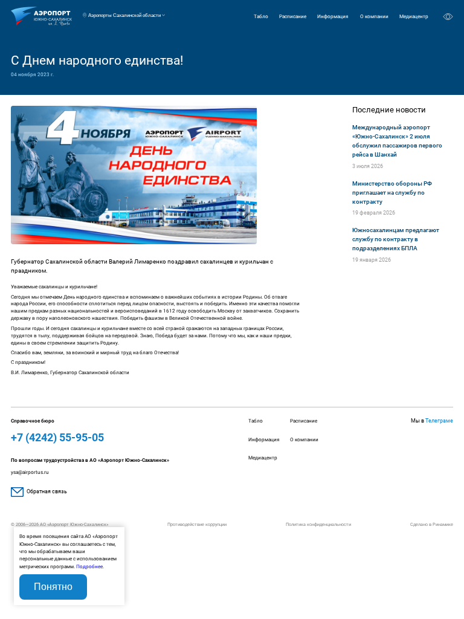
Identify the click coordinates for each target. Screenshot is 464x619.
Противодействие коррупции (197, 524)
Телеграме (439, 421)
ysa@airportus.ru (30, 472)
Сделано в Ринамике (431, 524)
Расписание (292, 16)
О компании (374, 16)
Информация (333, 16)
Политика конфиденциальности (318, 524)
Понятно (53, 587)
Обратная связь (47, 491)
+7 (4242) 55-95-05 (57, 437)
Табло (261, 16)
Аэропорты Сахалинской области (124, 15)
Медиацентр (413, 16)
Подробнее (89, 566)
